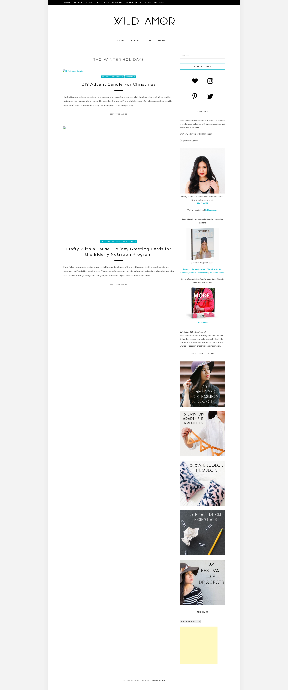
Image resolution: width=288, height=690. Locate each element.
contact (136, 40)
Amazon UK (203, 272)
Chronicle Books (214, 269)
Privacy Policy (103, 2)
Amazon (186, 269)
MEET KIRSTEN (80, 2)
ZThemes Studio (157, 680)
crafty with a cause (110, 241)
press (91, 2)
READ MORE (202, 203)
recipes (161, 40)
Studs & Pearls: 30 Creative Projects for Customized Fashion (138, 2)
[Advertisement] (199, 645)
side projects (129, 241)
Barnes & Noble (198, 269)
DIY (149, 40)
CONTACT (67, 2)
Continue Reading (118, 114)
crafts (105, 77)
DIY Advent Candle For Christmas (118, 84)
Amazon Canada (217, 272)
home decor (117, 77)
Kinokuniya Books (188, 272)
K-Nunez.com (211, 210)
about (120, 40)
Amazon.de (202, 322)
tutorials (130, 77)
